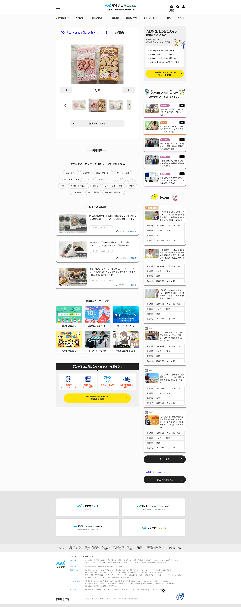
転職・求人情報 (138, 560)
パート (87, 562)
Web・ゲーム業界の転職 (100, 581)
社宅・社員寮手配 (141, 589)
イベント (181, 18)
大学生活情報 (166, 570)
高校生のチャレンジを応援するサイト (127, 570)
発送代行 (116, 589)
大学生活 (79, 18)
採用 (114, 599)
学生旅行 (86, 173)
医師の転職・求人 (148, 583)
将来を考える (97, 18)
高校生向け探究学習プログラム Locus (110, 566)
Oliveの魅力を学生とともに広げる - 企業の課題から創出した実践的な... (172, 112)
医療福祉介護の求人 (164, 562)
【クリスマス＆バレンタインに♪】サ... (87, 32)
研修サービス (89, 589)
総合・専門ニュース (107, 570)
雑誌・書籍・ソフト (106, 572)
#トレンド (94, 227)
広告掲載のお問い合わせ (118, 548)
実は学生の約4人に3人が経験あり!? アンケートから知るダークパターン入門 (171, 129)
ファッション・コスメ (70, 179)
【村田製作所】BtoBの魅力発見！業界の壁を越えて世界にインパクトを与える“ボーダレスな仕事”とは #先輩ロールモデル (172, 422)
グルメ (88, 179)
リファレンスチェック (157, 589)
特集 (169, 18)
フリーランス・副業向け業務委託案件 (144, 562)
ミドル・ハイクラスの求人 (162, 560)
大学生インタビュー (78, 186)
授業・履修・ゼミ (103, 173)
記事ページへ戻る (97, 123)
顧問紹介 (102, 583)
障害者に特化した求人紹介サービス (119, 562)
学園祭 (131, 186)
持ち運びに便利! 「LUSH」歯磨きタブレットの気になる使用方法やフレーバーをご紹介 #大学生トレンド (112, 219)
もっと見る (165, 459)
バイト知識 (77, 192)
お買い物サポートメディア (153, 575)
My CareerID (122, 575)
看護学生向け (112, 560)
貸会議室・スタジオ (127, 589)
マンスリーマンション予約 (172, 575)
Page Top (175, 548)
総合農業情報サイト (145, 572)
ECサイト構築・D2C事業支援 (94, 575)
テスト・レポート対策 (113, 186)
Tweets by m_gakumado (154, 472)
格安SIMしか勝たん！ (113, 192)
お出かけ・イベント (105, 179)
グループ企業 (122, 599)
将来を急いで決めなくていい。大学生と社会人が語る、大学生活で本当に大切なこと (172, 180)
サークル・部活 (123, 173)
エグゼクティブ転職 (150, 581)
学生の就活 (88, 560)
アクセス (94, 599)
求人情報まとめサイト (92, 570)
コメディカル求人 (134, 583)
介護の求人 (88, 586)
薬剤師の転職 (112, 583)
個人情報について (78, 548)
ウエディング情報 (120, 572)
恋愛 (121, 179)
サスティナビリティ (105, 599)
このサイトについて (61, 548)
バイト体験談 (93, 192)
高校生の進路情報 (90, 566)
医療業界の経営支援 (100, 586)
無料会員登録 (97, 398)
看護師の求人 (122, 583)
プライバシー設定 (130, 548)
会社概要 (87, 599)
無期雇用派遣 (171, 583)
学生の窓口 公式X (165, 480)
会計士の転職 (163, 581)
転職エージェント (136, 581)
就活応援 (115, 18)
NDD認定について (140, 548)
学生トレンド (71, 173)
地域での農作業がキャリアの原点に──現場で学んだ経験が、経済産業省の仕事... (172, 146)
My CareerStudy (111, 575)
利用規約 (70, 548)
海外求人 (148, 560)
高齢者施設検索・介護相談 (120, 577)
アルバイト (176, 560)
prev (66, 90)
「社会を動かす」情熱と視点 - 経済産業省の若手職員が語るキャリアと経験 (172, 163)
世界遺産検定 (132, 572)
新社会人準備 (131, 18)
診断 (131, 179)
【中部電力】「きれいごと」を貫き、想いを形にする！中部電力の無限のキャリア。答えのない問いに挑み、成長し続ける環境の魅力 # (172, 255)
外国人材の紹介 (114, 586)
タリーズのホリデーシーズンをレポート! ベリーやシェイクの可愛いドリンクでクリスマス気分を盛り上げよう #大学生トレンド (112, 272)
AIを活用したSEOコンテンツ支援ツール (97, 577)
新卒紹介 (125, 581)
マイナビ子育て (159, 572)
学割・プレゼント (151, 18)
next (129, 90)
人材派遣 (87, 581)
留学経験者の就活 (99, 560)
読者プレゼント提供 (106, 548)
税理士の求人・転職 (91, 583)
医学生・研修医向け (124, 560)
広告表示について (95, 548)
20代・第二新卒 (115, 581)
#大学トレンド (106, 227)
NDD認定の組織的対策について (153, 548)
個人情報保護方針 (134, 599)
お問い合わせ (87, 548)
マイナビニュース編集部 (127, 231)
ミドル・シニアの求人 (98, 562)
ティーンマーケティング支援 (151, 570)
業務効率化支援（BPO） (103, 589)
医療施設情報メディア (135, 575)
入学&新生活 (61, 18)
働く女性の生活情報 (91, 572)
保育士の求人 (160, 583)
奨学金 (95, 186)
